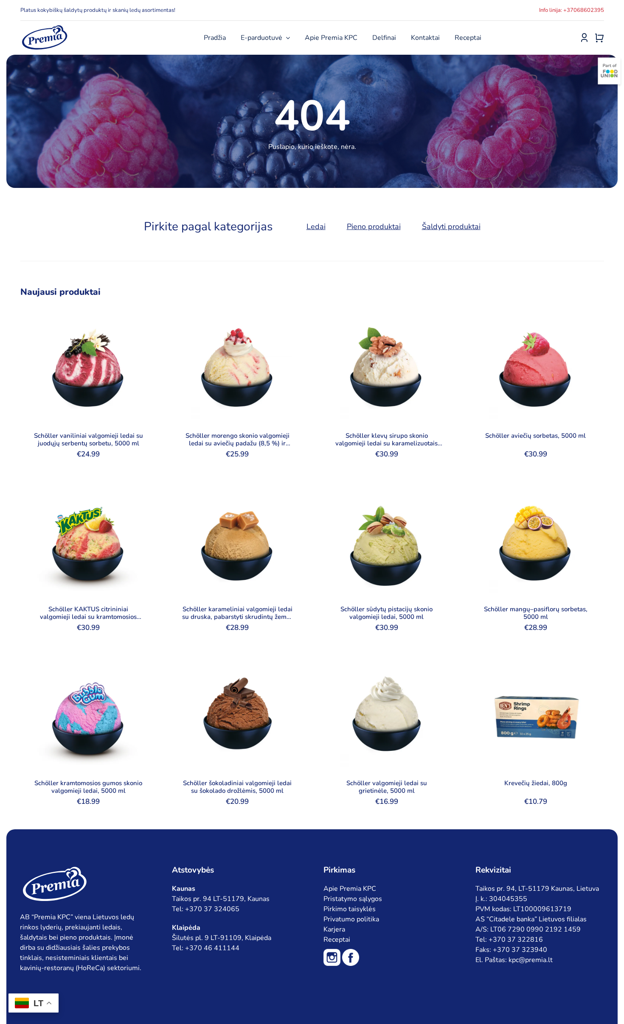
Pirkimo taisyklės (349, 909)
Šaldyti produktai (451, 226)
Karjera (334, 929)
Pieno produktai (374, 226)
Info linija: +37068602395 (571, 10)
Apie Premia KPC (349, 888)
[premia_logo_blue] (44, 27)
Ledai (316, 226)
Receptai (336, 939)
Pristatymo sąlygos (352, 899)
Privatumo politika (351, 919)
